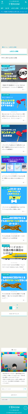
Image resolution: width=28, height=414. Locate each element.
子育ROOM (14, 4)
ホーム (5, 47)
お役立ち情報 (14, 8)
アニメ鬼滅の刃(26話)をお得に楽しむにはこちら (14, 11)
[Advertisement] (14, 30)
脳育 (2, 8)
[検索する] (25, 389)
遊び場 (7, 8)
